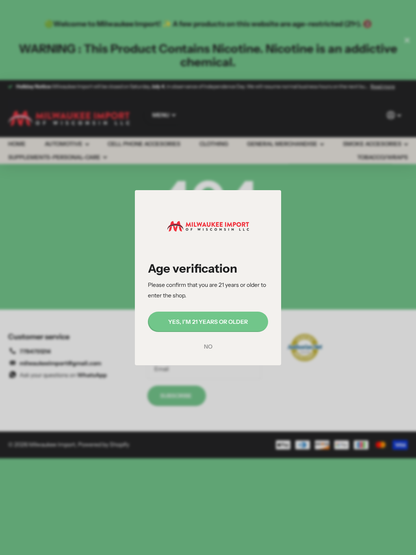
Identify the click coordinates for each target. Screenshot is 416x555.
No (208, 346)
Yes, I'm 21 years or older (208, 321)
